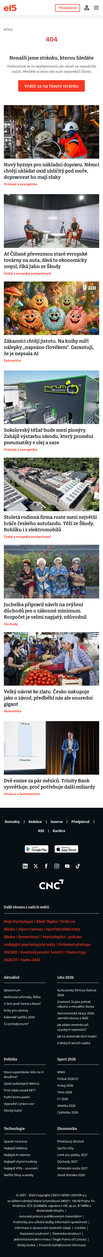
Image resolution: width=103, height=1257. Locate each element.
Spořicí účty (65, 1148)
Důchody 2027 (67, 1161)
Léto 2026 (65, 977)
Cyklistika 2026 (67, 1112)
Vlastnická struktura (66, 1233)
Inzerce (57, 822)
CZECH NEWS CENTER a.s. (69, 1195)
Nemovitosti (29, 937)
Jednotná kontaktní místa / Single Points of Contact (50, 1239)
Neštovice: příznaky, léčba (22, 997)
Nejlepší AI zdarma (17, 1155)
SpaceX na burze (15, 1141)
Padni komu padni (17, 1097)
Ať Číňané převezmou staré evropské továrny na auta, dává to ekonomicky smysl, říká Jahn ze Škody (45, 260)
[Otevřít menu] (96, 7)
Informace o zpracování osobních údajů (43, 1228)
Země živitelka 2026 (71, 1175)
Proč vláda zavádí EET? (20, 1090)
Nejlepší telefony (16, 1148)
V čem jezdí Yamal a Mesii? (22, 1003)
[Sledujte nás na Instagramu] (57, 866)
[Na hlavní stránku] (10, 8)
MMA (61, 1072)
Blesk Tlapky (46, 921)
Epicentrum (12, 990)
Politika (10, 1059)
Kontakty (12, 822)
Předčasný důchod (70, 1141)
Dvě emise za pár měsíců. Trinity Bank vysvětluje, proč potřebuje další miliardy (49, 784)
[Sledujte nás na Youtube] (67, 866)
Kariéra (59, 831)
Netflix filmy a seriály (19, 1175)
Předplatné (80, 822)
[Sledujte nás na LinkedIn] (25, 866)
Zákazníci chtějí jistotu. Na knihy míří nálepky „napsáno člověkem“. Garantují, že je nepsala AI (49, 347)
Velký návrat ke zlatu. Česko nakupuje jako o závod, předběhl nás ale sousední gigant (48, 698)
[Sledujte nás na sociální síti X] (36, 866)
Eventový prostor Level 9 (41, 952)
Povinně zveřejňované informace (62, 1245)
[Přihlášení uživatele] (87, 7)
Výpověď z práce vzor (19, 1103)
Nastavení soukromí (34, 1233)
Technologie (14, 1128)
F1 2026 (62, 1099)
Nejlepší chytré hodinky (20, 1161)
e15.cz (8, 29)
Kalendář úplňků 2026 (19, 1017)
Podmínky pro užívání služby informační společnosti (50, 1222)
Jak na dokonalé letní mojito (77, 1036)
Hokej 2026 (65, 1085)
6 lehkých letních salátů (73, 1043)
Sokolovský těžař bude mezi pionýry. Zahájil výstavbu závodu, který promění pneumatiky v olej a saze (48, 436)
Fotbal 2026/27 (67, 1079)
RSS (41, 831)
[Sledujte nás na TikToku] (78, 866)
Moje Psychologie (18, 921)
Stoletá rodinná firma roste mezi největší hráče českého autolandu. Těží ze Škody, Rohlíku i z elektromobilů (50, 523)
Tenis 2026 (64, 1092)
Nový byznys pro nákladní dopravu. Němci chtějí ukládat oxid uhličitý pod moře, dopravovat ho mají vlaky (51, 171)
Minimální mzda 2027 (72, 1168)
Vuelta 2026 (30, 960)
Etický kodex (26, 1245)
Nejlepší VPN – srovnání (21, 1168)
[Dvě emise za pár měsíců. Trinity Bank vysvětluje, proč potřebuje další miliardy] (51, 748)
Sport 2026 (66, 1059)
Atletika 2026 (66, 1105)
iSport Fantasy (30, 929)
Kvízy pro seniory (16, 1010)
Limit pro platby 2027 (72, 1155)
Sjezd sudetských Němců (21, 1083)
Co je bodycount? (16, 1024)
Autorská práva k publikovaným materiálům (50, 1216)
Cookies (80, 1228)
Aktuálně (11, 977)
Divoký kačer (13, 1110)
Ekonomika (67, 1128)
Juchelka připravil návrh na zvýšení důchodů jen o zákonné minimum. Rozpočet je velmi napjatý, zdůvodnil (45, 611)
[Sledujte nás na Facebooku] (46, 866)
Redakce (35, 822)
